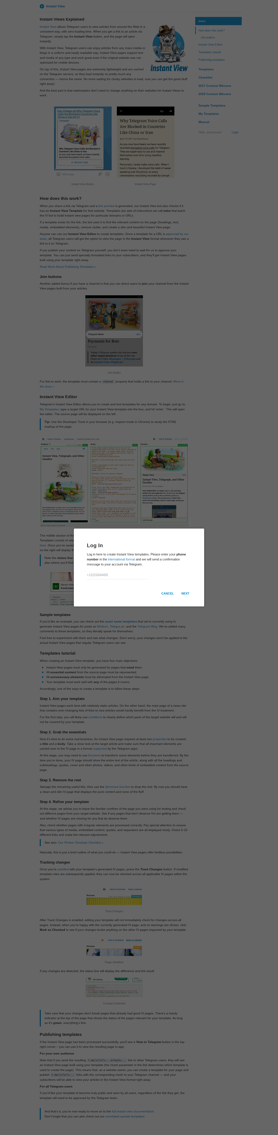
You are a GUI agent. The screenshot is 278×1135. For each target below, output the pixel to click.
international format (121, 559)
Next (185, 593)
